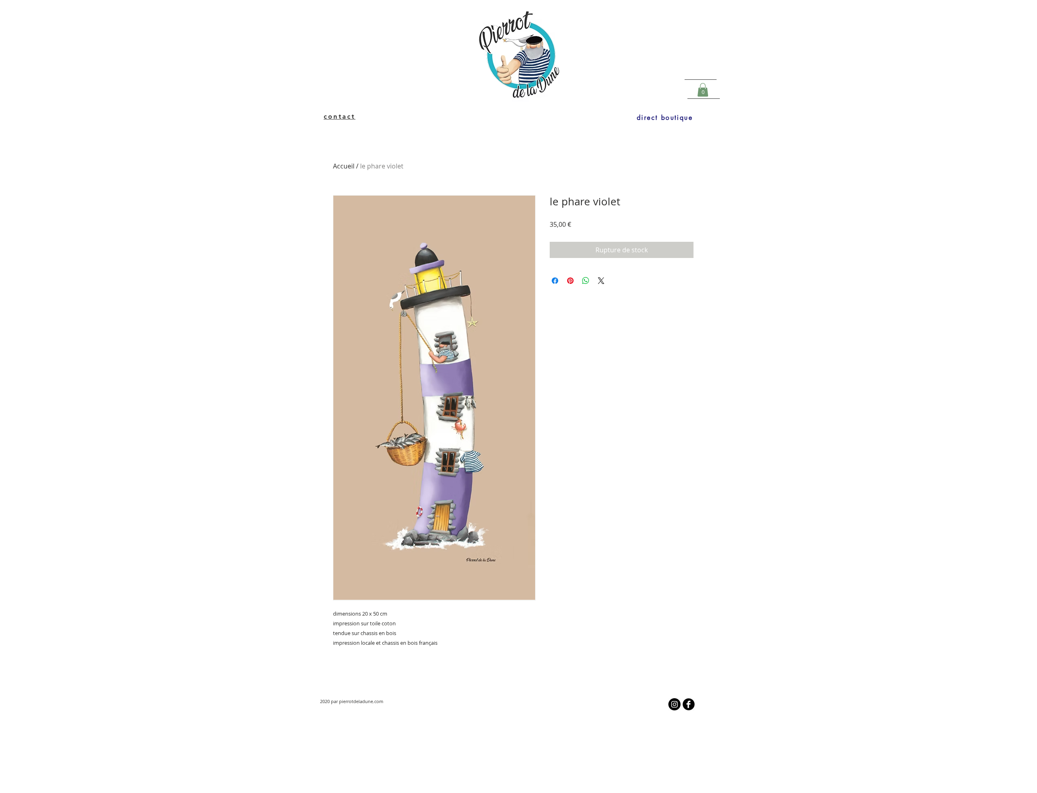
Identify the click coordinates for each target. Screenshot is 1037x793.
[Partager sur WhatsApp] (586, 281)
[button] (702, 89)
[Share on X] (601, 281)
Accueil (343, 166)
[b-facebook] (689, 704)
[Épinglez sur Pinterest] (570, 281)
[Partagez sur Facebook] (555, 281)
